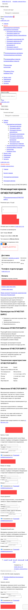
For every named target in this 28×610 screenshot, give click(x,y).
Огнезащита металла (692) (14, 32)
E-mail (2, 449)
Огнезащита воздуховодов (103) (15, 39)
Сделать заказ (14, 429)
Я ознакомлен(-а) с (10, 456)
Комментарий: (4, 452)
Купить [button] (9, 217)
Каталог (6, 26)
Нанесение (4, 295)
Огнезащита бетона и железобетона (15, 131)
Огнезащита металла (15, 126)
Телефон (3, 447)
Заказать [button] (8, 461)
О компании (7, 81)
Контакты (6, 83)
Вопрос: (3, 483)
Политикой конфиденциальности (10, 456)
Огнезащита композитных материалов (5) (14, 44)
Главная (6, 24)
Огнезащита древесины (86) (14, 41)
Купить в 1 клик (10, 220)
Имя (2, 445)
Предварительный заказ (14, 282)
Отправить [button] (8, 525)
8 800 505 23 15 (6, 272)
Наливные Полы (8, 73)
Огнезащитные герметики (17, 144)
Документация (11, 295)
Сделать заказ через (7, 289)
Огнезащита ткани (15, 142)
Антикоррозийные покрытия (11, 61)
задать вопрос (9, 247)
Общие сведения (5, 293)
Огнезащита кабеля (15, 128)
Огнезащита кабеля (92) (13, 33)
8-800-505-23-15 (19, 227)
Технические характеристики (18, 293)
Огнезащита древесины (16, 136)
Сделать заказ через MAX (8, 287)
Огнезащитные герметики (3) (14, 49)
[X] (6, 244)
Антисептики (7, 67)
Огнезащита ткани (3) (12, 47)
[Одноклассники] (3, 244)
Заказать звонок (9, 87)
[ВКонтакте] (1, 244)
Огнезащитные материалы (11, 30)
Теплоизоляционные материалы (13, 55)
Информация (7, 79)
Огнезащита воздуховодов (17, 134)
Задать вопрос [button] (9, 492)
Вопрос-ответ (7, 77)
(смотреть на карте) (13, 258)
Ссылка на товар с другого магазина (11, 511)
